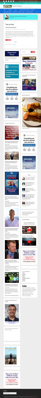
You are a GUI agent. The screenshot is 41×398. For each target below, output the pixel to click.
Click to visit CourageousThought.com (12, 295)
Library (15, 9)
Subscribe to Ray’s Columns (25, 9)
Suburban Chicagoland (17, 5)
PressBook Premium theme (33, 396)
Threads (23, 280)
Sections (10, 9)
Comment (32, 9)
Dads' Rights (11, 17)
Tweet (15, 41)
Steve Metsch (17, 29)
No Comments (23, 29)
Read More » (8, 40)
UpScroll (23, 279)
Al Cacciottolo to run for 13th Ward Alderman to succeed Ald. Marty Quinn (28, 184)
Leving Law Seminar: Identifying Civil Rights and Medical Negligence (29, 190)
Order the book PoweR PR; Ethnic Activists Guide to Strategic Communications (28, 213)
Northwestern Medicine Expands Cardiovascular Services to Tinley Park (28, 203)
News (7, 44)
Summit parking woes (11, 27)
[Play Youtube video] (29, 230)
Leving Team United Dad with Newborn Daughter (18, 16)
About (5, 9)
